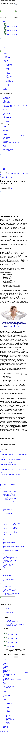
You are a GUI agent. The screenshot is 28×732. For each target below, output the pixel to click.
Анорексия (9, 76)
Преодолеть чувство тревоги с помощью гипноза (12, 459)
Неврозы (8, 73)
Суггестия (8, 613)
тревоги (14, 484)
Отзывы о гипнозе (10, 620)
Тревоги (8, 69)
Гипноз (8, 609)
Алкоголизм (9, 64)
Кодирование (9, 612)
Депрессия (8, 68)
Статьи (2, 177)
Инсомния (8, 80)
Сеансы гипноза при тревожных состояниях (11, 462)
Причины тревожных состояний (8, 467)
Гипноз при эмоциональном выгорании (10, 474)
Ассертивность (10, 81)
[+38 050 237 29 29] (4, 49)
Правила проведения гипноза (13, 623)
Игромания (9, 65)
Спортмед (8, 85)
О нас (7, 619)
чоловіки (8, 150)
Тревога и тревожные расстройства (9, 464)
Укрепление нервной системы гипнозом (10, 472)
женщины (8, 121)
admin (12, 188)
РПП (7, 79)
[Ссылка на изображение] (7, 602)
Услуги (8, 608)
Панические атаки (4, 451)
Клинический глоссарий (12, 621)
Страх (7, 72)
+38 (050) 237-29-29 (5, 173)
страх (10, 484)
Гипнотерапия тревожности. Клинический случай (13, 469)
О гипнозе (8, 63)
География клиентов (11, 625)
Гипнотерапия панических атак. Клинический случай (13, 454)
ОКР (7, 71)
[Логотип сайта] (7, 9)
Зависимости (9, 67)
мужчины (8, 120)
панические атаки (4, 484)
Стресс (7, 75)
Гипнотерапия (9, 611)
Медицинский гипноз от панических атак (10, 457)
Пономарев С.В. (8, 437)
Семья (7, 84)
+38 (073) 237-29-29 (15, 173)
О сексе (8, 83)
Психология (9, 87)
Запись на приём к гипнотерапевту (15, 624)
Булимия (8, 77)
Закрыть (2, 485)
